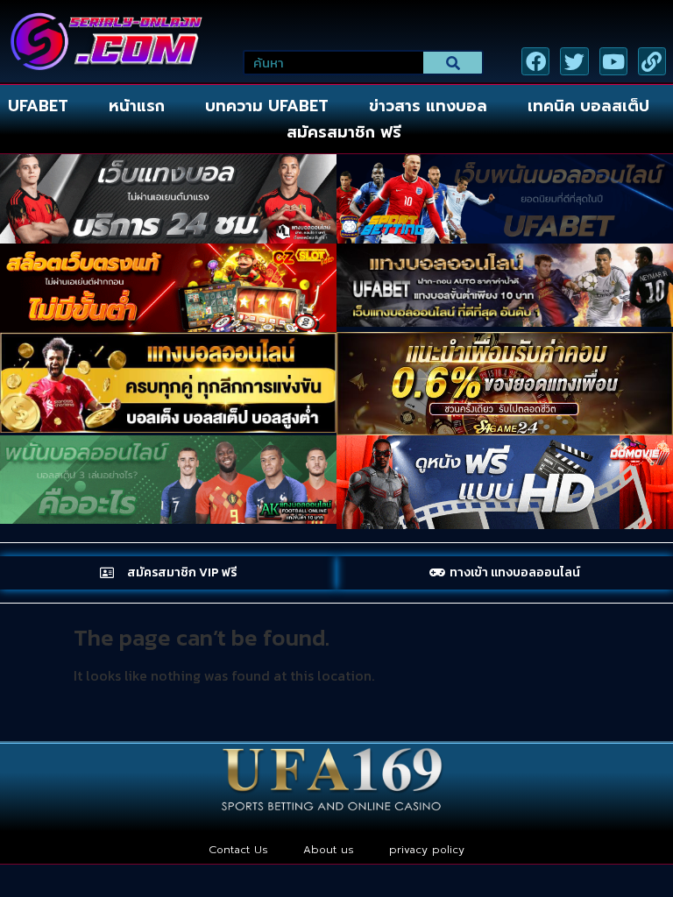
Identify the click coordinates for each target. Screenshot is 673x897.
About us (328, 850)
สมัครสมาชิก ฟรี (344, 132)
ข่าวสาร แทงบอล (428, 106)
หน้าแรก (137, 106)
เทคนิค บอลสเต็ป (588, 106)
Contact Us (238, 850)
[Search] (452, 63)
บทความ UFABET (267, 106)
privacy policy (426, 850)
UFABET (38, 106)
